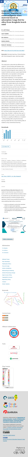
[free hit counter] (5, 438)
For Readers (5, 248)
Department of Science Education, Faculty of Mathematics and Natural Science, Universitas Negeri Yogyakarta (14, 420)
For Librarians (5, 252)
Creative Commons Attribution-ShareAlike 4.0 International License (13, 428)
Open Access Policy (7, 275)
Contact (4, 281)
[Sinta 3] (10, 400)
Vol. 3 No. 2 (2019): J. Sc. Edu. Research (9, 6)
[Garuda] (10, 415)
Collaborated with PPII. (15, 422)
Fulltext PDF (6, 146)
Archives (8, 5)
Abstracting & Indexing (8, 270)
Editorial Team (5, 259)
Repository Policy (6, 279)
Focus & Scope (5, 266)
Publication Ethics (6, 263)
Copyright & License (7, 277)
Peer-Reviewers (6, 261)
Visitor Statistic (6, 284)
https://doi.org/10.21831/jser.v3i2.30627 (14, 50)
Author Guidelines (6, 268)
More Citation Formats (8, 169)
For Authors (5, 250)
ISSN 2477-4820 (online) (9, 435)
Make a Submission (8, 239)
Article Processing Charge (8, 272)
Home (2, 5)
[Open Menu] (1, 1)
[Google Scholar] (10, 408)
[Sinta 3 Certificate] (14, 232)
